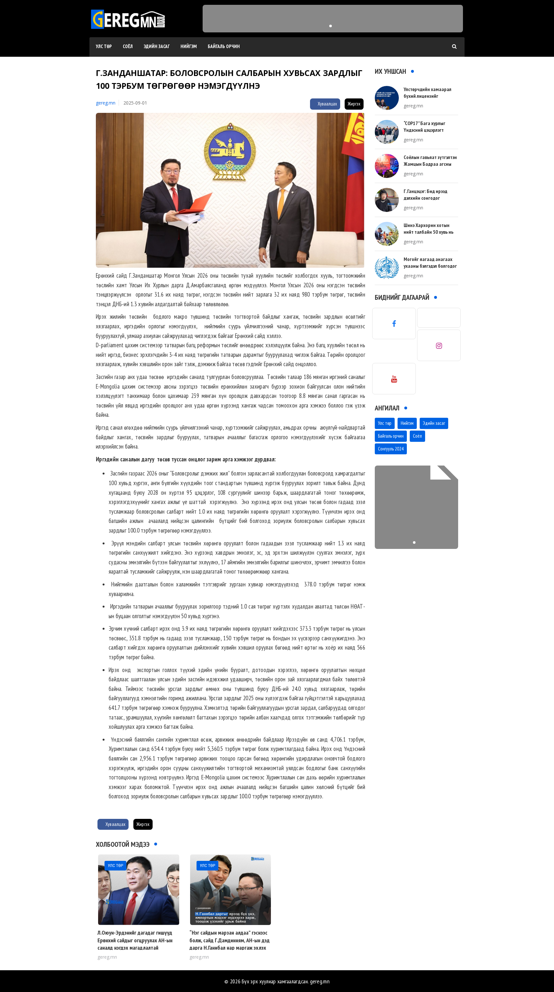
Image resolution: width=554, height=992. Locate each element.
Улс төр (104, 46)
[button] (330, 26)
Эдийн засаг (157, 46)
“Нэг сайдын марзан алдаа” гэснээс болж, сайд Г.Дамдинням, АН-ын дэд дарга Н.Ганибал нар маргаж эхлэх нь (229, 944)
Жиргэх (354, 104)
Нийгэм (188, 46)
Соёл (128, 46)
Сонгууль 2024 (391, 449)
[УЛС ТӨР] (138, 889)
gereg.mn (105, 103)
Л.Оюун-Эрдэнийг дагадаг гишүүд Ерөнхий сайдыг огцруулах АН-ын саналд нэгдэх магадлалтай (134, 940)
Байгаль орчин (224, 46)
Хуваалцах (327, 104)
